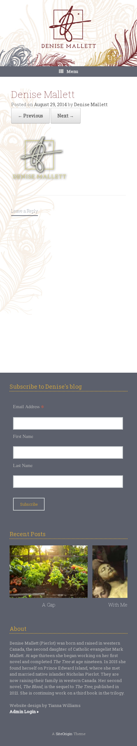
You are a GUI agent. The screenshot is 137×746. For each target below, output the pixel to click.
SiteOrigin (64, 733)
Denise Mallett (91, 104)
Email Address (28, 406)
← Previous (30, 116)
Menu (72, 71)
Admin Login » (24, 711)
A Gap (48, 604)
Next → (65, 116)
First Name (23, 436)
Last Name (22, 465)
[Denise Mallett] (68, 27)
